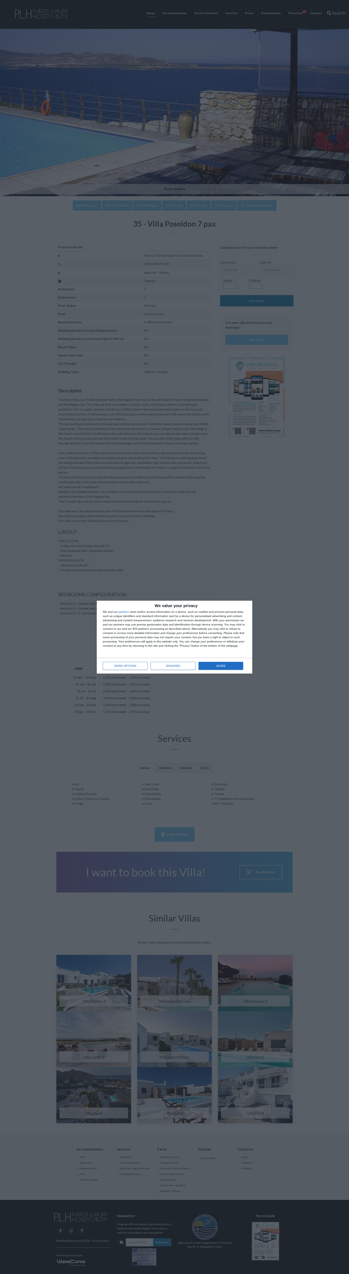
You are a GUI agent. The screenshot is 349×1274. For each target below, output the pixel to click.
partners (124, 611)
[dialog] (174, 637)
